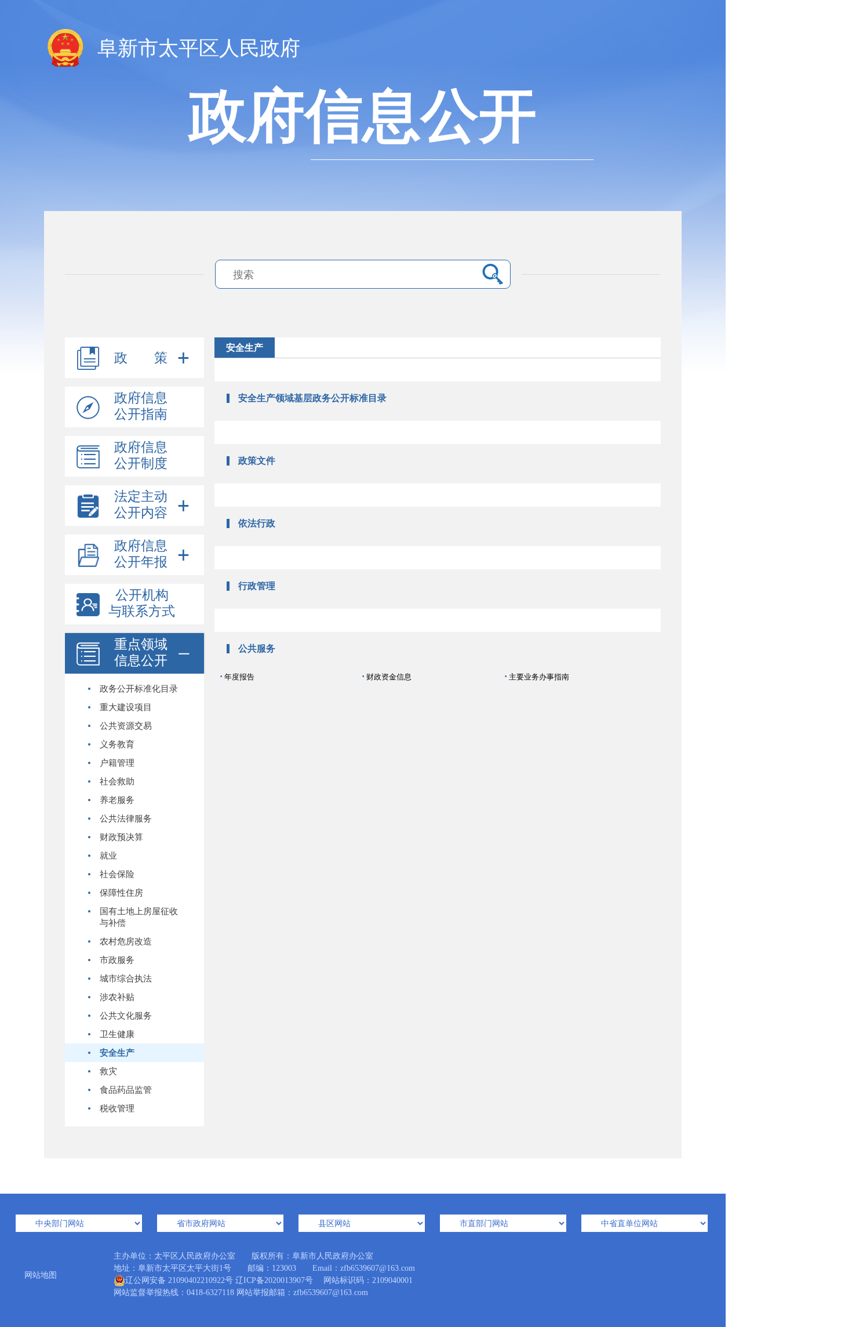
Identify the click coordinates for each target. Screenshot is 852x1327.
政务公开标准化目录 (139, 688)
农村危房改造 (126, 941)
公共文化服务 (126, 1015)
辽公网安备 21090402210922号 (179, 1280)
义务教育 (117, 744)
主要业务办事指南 (536, 676)
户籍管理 (117, 763)
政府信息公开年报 (141, 554)
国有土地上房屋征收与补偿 (139, 917)
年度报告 (237, 676)
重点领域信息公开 (141, 652)
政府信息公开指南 (141, 406)
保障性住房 (121, 892)
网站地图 (40, 1275)
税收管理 (117, 1108)
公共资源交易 (126, 725)
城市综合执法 (126, 978)
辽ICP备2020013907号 (274, 1280)
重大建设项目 (126, 707)
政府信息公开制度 (141, 455)
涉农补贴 (117, 997)
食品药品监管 (126, 1090)
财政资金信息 (387, 676)
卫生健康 (117, 1034)
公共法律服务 (126, 818)
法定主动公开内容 (141, 504)
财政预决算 (121, 837)
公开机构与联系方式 (141, 603)
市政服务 (117, 960)
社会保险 (117, 874)
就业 (108, 855)
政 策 (141, 358)
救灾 (108, 1071)
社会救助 (117, 781)
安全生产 (117, 1052)
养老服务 (117, 800)
